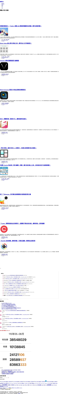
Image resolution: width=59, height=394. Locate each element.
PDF (39, 383)
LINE (35, 383)
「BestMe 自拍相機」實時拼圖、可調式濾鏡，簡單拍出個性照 (17, 240)
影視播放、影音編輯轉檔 (5, 103)
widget (41, 383)
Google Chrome (15, 383)
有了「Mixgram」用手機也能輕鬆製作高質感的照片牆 (15, 194)
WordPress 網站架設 (50, 383)
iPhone (33, 383)
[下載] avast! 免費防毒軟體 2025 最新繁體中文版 (15, 280)
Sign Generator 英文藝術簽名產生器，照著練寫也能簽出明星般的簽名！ (15, 275)
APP (8, 383)
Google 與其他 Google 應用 (26, 383)
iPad (30, 383)
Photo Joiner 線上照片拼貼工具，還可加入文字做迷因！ (16, 43)
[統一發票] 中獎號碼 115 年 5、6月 (6, 303)
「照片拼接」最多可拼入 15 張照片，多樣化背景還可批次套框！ (18, 148)
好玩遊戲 (4, 384)
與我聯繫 (19, 393)
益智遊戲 (49, 384)
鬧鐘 (7, 386)
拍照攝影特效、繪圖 (4, 132)
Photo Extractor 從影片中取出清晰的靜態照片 (13, 89)
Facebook (12, 383)
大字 (2, 6)
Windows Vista (46, 383)
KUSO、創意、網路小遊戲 (5, 39)
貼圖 (6, 386)
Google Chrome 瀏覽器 (21, 383)
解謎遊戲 (2, 386)
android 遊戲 (6, 383)
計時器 (4, 386)
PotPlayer (3, 3)
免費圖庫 (54, 383)
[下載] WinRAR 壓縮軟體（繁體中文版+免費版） (11, 290)
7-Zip (2, 4)
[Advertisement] (14, 18)
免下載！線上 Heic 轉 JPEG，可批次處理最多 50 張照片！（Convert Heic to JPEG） (16, 278)
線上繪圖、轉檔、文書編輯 (5, 56)
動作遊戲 (56, 383)
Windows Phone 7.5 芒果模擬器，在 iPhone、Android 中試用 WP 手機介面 (14, 285)
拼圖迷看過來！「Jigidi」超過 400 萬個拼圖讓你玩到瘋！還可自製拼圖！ (21, 26)
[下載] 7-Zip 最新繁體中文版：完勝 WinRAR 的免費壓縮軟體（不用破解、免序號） (16, 283)
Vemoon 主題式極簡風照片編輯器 (9, 60)
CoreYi (3, 58)
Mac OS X (37, 383)
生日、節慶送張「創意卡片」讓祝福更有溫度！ (13, 119)
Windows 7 (43, 383)
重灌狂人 (2, 1)
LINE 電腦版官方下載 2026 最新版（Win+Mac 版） (11, 288)
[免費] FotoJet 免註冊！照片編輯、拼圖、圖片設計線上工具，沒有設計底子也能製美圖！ (25, 165)
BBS (10, 383)
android (1, 383)
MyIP (2, 5)
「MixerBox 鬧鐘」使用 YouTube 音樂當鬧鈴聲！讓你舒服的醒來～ (15, 295)
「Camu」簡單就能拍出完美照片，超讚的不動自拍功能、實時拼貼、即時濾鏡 (22, 223)
